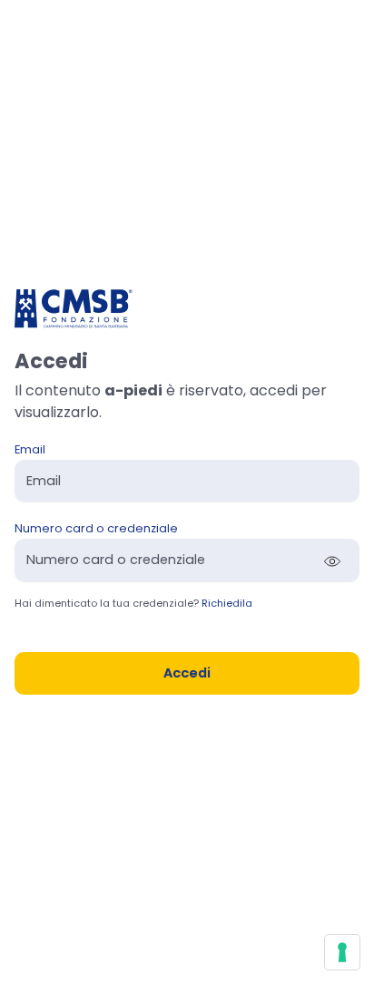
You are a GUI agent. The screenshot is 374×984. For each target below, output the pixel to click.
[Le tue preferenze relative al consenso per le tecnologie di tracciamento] (342, 952)
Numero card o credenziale (96, 528)
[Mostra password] (332, 560)
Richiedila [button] (227, 603)
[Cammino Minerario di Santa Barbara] (74, 307)
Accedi (187, 673)
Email (30, 449)
